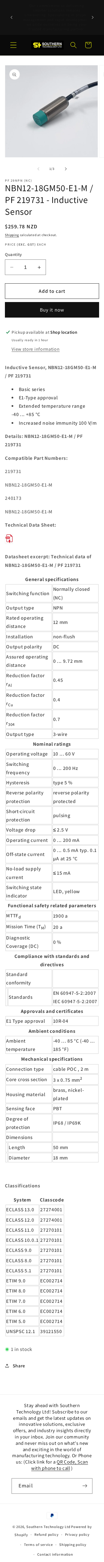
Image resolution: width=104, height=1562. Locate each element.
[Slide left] (38, 168)
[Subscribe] (84, 1486)
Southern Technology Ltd (48, 1526)
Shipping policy (72, 1544)
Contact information (55, 1554)
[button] (13, 45)
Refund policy (46, 1534)
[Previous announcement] (11, 17)
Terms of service (38, 1544)
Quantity (13, 254)
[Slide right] (65, 168)
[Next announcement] (92, 17)
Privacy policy (77, 1534)
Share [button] (19, 1366)
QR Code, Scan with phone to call (59, 1465)
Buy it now (52, 309)
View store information (36, 349)
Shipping (12, 235)
